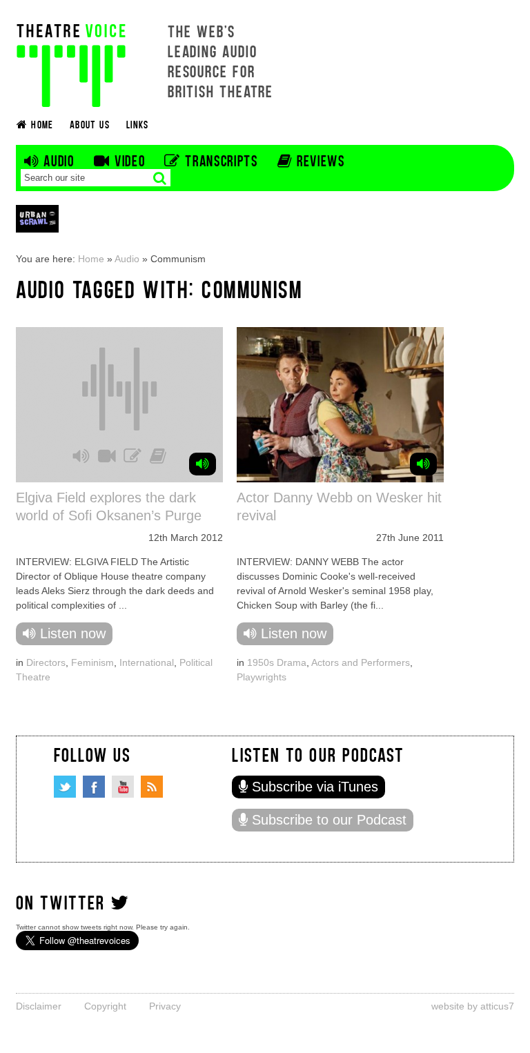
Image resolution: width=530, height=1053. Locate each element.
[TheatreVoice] (71, 64)
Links (137, 123)
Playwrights (261, 676)
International (146, 662)
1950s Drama (276, 662)
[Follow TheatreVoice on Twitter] (65, 787)
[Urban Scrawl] (37, 218)
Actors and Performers (360, 662)
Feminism (92, 662)
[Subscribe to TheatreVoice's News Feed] (152, 787)
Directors (46, 662)
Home (91, 258)
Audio (127, 258)
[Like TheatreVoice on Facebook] (94, 787)
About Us (90, 123)
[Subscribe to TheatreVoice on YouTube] (123, 787)
